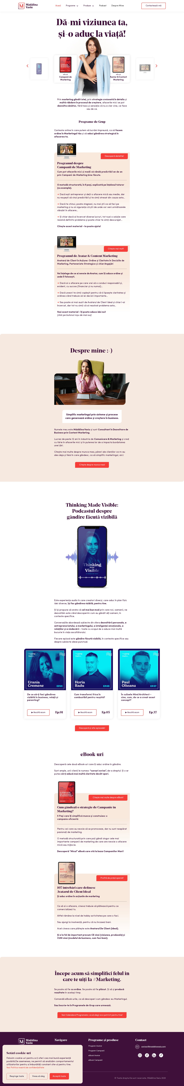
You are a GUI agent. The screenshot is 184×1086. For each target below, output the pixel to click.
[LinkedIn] (154, 1055)
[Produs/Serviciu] (39, 69)
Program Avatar (95, 1046)
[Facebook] (147, 1055)
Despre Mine (117, 6)
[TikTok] (161, 1055)
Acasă (58, 6)
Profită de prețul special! (112, 878)
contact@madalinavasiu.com (153, 1047)
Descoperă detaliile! (114, 156)
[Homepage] (28, 6)
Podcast (102, 6)
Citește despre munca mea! (92, 465)
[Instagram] (140, 1055)
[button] (72, 6)
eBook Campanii (95, 1060)
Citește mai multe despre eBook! (108, 798)
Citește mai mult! (116, 249)
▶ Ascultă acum (38, 713)
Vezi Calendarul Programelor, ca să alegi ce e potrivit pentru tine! (92, 1015)
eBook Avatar (94, 1056)
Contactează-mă (153, 6)
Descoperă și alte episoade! (92, 728)
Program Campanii (96, 1051)
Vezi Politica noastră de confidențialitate (25, 1068)
